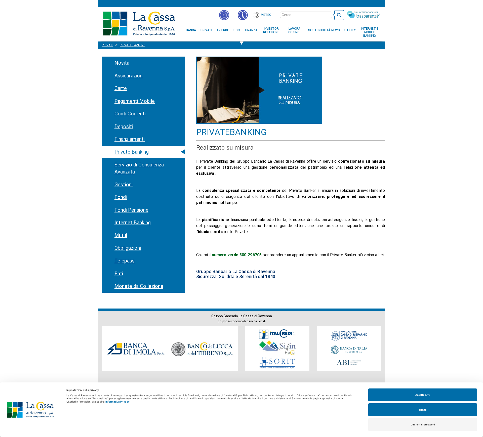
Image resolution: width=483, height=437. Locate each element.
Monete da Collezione (138, 286)
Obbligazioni (127, 248)
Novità (121, 63)
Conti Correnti (130, 114)
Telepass (124, 261)
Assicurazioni (128, 76)
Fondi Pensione (131, 210)
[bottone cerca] (338, 15)
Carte (120, 88)
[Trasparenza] (363, 14)
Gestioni (123, 185)
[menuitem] (191, 30)
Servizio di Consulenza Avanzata (139, 168)
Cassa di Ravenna (139, 23)
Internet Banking (132, 223)
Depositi (123, 126)
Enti (118, 274)
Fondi (120, 197)
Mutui (120, 235)
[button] (243, 15)
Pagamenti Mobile (134, 101)
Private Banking (131, 152)
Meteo (266, 15)
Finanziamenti (129, 139)
